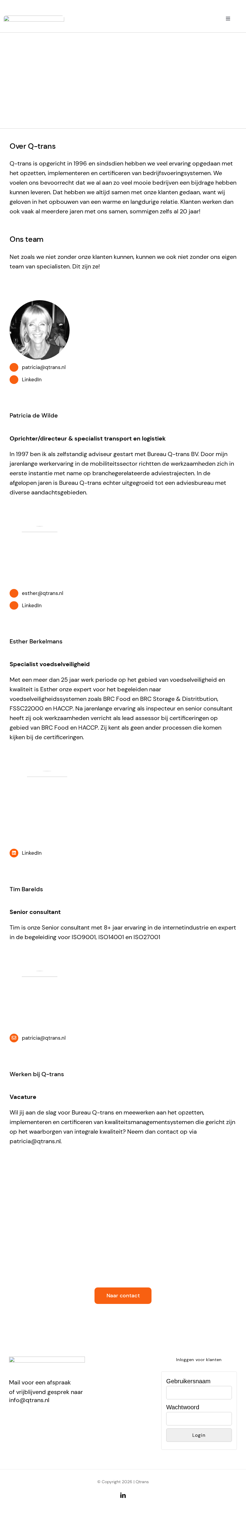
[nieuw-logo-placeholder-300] (34, 18)
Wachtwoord (182, 1407)
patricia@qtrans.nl (44, 367)
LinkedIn (32, 379)
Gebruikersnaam (188, 1381)
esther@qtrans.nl (42, 593)
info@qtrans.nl (29, 1400)
